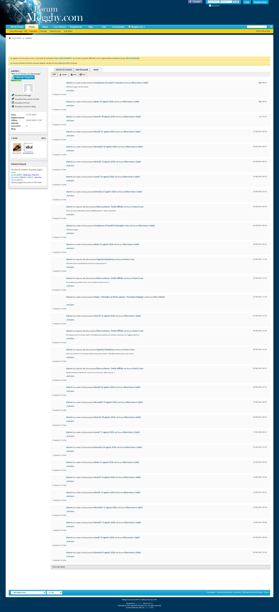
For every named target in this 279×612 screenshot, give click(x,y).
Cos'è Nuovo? (59, 27)
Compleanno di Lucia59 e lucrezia (108, 83)
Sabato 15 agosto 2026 (103, 462)
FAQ (25, 31)
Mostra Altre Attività (59, 567)
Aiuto (246, 2)
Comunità (43, 31)
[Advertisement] (67, 47)
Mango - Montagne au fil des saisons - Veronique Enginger (118, 297)
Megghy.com (137, 27)
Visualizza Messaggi (22, 95)
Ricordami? (215, 6)
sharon (69, 83)
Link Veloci (68, 31)
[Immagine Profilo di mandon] (28, 88)
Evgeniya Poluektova (105, 259)
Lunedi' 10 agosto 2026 (103, 538)
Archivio (237, 592)
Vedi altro (70, 91)
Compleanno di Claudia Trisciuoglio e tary (111, 226)
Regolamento (76, 27)
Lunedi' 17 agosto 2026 (103, 432)
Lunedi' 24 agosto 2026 (103, 177)
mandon (64, 74)
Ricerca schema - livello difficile (109, 207)
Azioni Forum (55, 31)
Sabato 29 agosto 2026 (103, 102)
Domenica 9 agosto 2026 (104, 553)
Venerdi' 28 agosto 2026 (104, 117)
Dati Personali (82, 70)
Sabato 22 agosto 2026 (103, 244)
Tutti (54, 74)
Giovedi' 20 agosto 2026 (104, 387)
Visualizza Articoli (22, 103)
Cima (266, 592)
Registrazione (260, 2)
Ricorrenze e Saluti (140, 83)
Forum (32, 27)
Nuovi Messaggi (16, 31)
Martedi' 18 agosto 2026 (104, 417)
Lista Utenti (16, 38)
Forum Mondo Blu (224, 592)
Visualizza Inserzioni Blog (25, 107)
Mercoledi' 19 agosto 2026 (105, 402)
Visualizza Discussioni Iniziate (26, 99)
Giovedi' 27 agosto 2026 (104, 132)
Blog (90, 27)
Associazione (118, 27)
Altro (43, 138)
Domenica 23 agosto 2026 (104, 192)
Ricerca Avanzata (263, 31)
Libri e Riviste (159, 297)
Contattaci (211, 592)
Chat (104, 27)
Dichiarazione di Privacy (252, 592)
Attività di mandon (64, 70)
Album (45, 27)
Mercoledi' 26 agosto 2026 (105, 147)
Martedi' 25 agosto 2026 (104, 162)
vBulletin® (139, 603)
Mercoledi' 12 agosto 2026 (105, 508)
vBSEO (147, 608)
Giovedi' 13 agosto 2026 (104, 493)
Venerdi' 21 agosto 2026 (104, 316)
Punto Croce (138, 207)
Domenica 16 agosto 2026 (104, 447)
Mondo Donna (17, 27)
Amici (95, 70)
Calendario (33, 31)
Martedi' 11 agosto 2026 (104, 523)
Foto (84, 74)
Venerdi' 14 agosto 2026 (104, 477)
